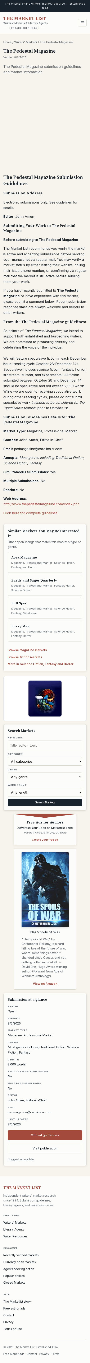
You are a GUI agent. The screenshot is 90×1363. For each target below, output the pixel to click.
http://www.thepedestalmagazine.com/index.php (41, 504)
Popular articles (14, 1276)
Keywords (15, 737)
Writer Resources (15, 1236)
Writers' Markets (25, 42)
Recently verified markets (21, 1255)
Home (7, 42)
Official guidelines (45, 1135)
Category (15, 754)
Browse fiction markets (25, 657)
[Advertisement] (45, 124)
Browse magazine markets (27, 650)
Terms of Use (12, 1329)
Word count (17, 785)
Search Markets (45, 802)
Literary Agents (13, 1229)
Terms (55, 1353)
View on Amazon (45, 983)
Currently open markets (19, 1262)
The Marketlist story (17, 1301)
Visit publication (45, 1148)
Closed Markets (14, 1282)
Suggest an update (21, 1159)
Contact (8, 1315)
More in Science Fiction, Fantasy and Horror (40, 664)
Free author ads (14, 1308)
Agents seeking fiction (18, 1269)
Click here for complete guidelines (30, 513)
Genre (12, 769)
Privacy (8, 1322)
